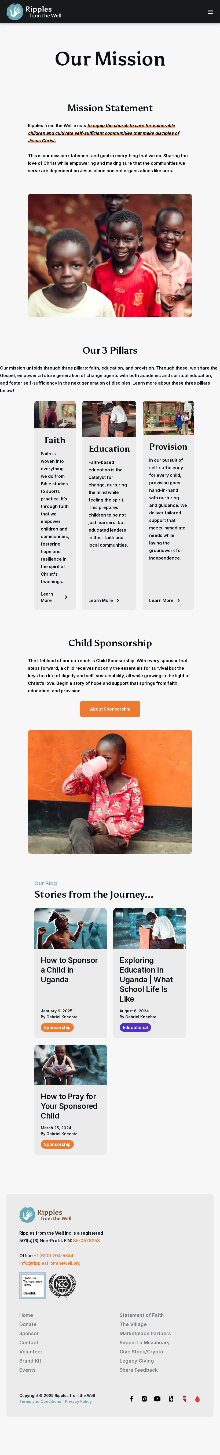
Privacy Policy (78, 1401)
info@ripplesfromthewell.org (49, 1263)
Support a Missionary (145, 1342)
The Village (133, 1324)
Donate (27, 1324)
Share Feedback (139, 1370)
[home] (33, 11)
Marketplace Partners (145, 1333)
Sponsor (29, 1333)
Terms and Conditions (40, 1401)
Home (26, 1315)
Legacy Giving (137, 1361)
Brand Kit (30, 1361)
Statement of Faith (142, 1315)
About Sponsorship (110, 709)
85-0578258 (86, 1240)
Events (27, 1370)
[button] (209, 11)
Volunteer (30, 1351)
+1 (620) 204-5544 (53, 1255)
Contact (28, 1342)
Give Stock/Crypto (141, 1351)
